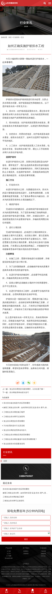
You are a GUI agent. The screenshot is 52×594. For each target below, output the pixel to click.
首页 (9, 37)
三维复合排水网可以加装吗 (14, 417)
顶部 (45, 592)
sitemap (43, 556)
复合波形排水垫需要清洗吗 (14, 444)
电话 (19, 592)
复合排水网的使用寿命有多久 (15, 430)
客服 (32, 592)
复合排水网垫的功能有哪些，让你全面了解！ (27, 389)
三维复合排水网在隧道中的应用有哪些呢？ (20, 439)
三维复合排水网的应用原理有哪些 (16, 435)
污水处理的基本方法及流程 (14, 426)
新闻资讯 (43, 553)
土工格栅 (8, 556)
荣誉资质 (26, 553)
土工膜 (9, 551)
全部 (5, 461)
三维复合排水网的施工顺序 (14, 412)
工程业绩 (43, 551)
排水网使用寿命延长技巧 (19, 392)
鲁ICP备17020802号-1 (39, 585)
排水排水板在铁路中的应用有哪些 (16, 403)
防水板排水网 (8, 558)
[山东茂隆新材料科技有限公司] (9, 3)
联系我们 (26, 551)
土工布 (9, 553)
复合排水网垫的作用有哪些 (14, 421)
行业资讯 (16, 37)
